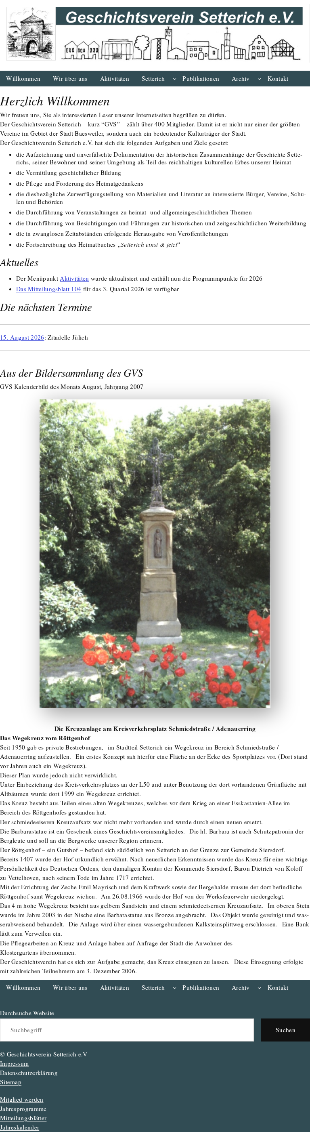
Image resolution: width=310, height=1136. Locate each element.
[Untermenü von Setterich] (174, 78)
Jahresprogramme (23, 1109)
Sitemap (10, 1082)
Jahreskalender (19, 1127)
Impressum (14, 1063)
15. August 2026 (22, 337)
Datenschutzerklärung (29, 1073)
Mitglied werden (22, 1099)
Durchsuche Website (27, 1013)
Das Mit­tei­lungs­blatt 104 (48, 289)
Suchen (285, 1030)
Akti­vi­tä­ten (74, 278)
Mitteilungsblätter (23, 1118)
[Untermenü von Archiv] (259, 78)
